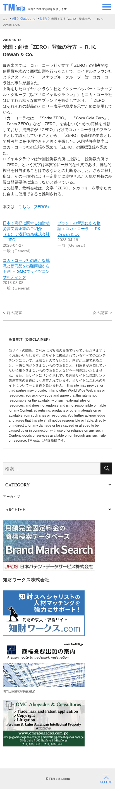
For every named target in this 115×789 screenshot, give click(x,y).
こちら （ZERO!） (34, 206)
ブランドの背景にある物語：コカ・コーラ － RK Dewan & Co (79, 228)
